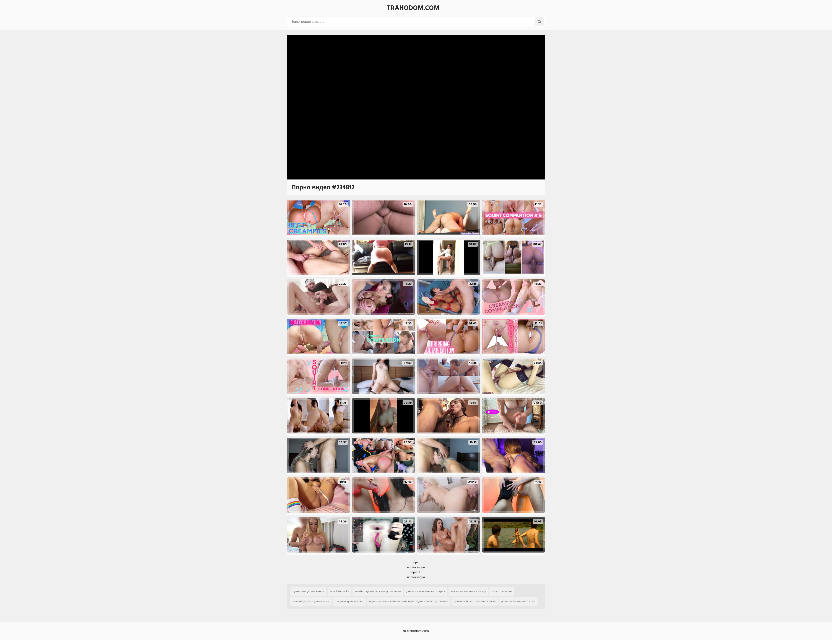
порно (416, 562)
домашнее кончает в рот (518, 601)
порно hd (416, 572)
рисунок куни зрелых (349, 601)
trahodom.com (413, 8)
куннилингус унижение (308, 591)
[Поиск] (539, 21)
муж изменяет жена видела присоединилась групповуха (408, 601)
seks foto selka (339, 591)
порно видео (416, 567)
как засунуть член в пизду (468, 591)
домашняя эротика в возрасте (475, 601)
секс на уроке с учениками (310, 601)
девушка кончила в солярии (425, 591)
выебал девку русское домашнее (378, 591)
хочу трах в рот (501, 591)
